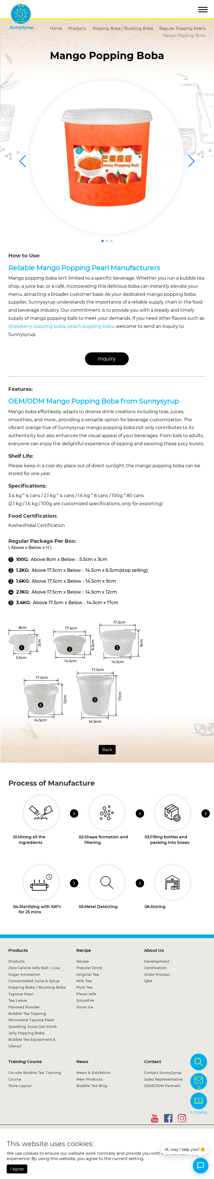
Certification (155, 967)
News (82, 1061)
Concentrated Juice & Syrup (34, 981)
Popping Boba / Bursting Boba (123, 28)
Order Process (157, 974)
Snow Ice (84, 1007)
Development (156, 961)
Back (107, 749)
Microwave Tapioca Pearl (31, 1020)
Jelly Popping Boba (26, 1033)
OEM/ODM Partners (162, 1085)
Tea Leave (17, 1000)
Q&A (148, 981)
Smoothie (85, 1000)
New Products (89, 1079)
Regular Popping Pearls (182, 28)
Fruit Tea (84, 987)
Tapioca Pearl (20, 994)
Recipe (83, 950)
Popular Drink (89, 967)
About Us (154, 950)
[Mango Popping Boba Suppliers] (107, 157)
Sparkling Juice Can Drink (32, 1026)
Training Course (25, 1061)
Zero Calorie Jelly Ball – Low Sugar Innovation (34, 970)
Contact (152, 1061)
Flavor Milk (86, 994)
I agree (17, 1168)
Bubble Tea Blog (91, 1085)
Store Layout (19, 1085)
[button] (102, 241)
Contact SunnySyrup (163, 1072)
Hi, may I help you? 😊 (185, 1149)
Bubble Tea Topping (27, 1013)
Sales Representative (163, 1079)
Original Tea (87, 974)
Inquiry (107, 359)
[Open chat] (200, 1165)
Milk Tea (84, 981)
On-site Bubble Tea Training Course (34, 1075)
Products (77, 28)
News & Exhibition (93, 1072)
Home (56, 28)
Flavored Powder (24, 1007)
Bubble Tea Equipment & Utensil (31, 1042)
